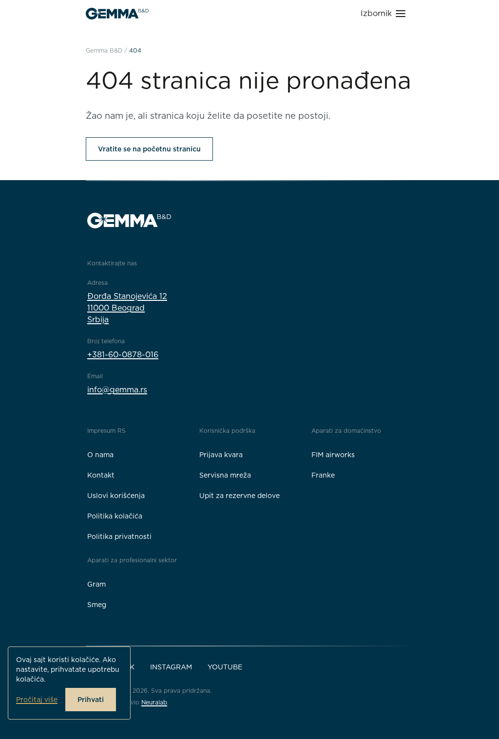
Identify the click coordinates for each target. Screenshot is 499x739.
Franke (323, 475)
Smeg (96, 605)
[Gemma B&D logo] (117, 13)
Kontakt (101, 475)
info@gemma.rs (117, 389)
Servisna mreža (225, 475)
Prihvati (90, 699)
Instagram (171, 667)
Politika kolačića (114, 516)
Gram (96, 584)
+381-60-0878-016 (122, 354)
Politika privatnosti (119, 536)
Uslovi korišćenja (116, 495)
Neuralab (154, 702)
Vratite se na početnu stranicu (149, 149)
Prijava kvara (221, 455)
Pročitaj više (37, 699)
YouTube (225, 667)
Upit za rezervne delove (239, 495)
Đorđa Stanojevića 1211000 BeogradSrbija (127, 308)
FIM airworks (333, 455)
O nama (100, 455)
